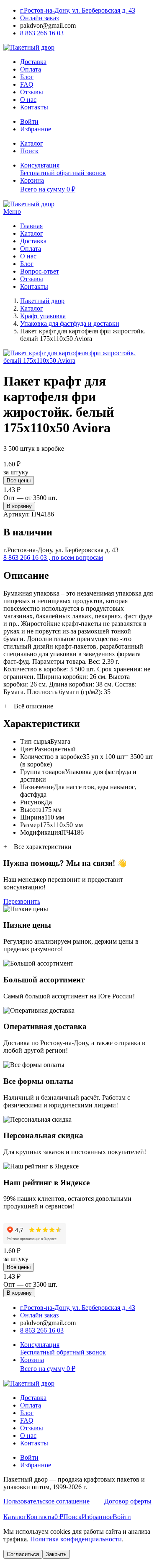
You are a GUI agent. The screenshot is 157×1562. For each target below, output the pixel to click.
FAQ (26, 84)
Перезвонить (21, 901)
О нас (28, 99)
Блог (26, 76)
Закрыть (56, 1554)
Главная (31, 225)
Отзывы (31, 92)
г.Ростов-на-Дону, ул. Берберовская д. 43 (77, 10)
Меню (12, 211)
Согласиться (23, 1554)
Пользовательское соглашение (46, 1501)
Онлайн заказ (39, 17)
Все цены (19, 480)
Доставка (33, 61)
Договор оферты (128, 1501)
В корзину (19, 506)
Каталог (31, 233)
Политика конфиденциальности (76, 1539)
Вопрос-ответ (39, 271)
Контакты (34, 107)
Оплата (30, 69)
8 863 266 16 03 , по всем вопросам (53, 557)
